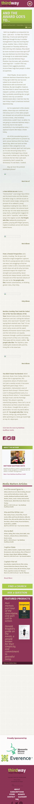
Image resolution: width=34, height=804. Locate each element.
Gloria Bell (23, 534)
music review (17, 498)
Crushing (22, 492)
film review (7, 515)
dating (10, 534)
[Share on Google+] (12, 434)
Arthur (6, 534)
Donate (21, 794)
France (13, 515)
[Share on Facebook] (3, 434)
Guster (21, 494)
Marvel (22, 566)
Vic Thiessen (22, 571)
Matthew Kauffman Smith (9, 25)
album (6, 492)
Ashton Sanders (12, 550)
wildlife (14, 524)
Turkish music (8, 501)
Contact (11, 797)
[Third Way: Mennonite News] (10, 4)
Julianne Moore (14, 536)
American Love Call (13, 492)
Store (12, 794)
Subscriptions (17, 792)
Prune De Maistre (24, 521)
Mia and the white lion (18, 519)
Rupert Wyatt (13, 554)
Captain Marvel (16, 564)
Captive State (22, 550)
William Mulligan (23, 554)
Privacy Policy (17, 780)
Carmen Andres (24, 526)
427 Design (20, 781)
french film (19, 515)
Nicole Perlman (22, 569)
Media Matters (20, 25)
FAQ (17, 799)
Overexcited (25, 498)
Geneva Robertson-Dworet (12, 566)
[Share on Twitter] (8, 434)
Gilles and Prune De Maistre (16, 517)
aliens (5, 550)
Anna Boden (7, 564)
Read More (8, 578)
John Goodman (15, 552)
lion (10, 519)
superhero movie (13, 571)
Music (11, 498)
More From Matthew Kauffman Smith (15, 474)
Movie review (14, 521)
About (17, 789)
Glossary (22, 797)
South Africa (7, 524)
